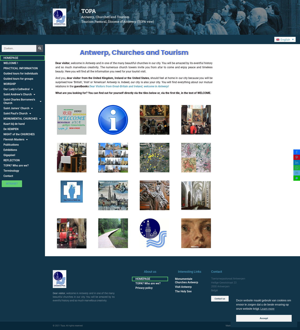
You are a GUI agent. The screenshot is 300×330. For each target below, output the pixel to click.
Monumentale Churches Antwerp (186, 280)
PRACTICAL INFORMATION (20, 68)
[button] (285, 39)
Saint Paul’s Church (15, 113)
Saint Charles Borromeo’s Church (19, 101)
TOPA (88, 11)
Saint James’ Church (16, 108)
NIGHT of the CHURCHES (19, 134)
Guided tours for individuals (20, 73)
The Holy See (183, 291)
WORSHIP (9, 84)
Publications (11, 144)
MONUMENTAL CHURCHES (20, 118)
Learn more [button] (267, 308)
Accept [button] (264, 318)
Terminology (11, 170)
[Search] (39, 48)
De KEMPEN (10, 129)
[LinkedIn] (296, 162)
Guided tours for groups (18, 78)
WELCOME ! (10, 63)
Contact (8, 176)
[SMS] (296, 178)
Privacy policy (144, 288)
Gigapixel (9, 155)
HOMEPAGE (10, 58)
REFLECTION (11, 160)
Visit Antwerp (183, 287)
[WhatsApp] (296, 167)
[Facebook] (296, 152)
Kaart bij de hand (14, 124)
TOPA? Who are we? (16, 165)
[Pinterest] (296, 157)
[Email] (296, 173)
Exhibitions (10, 150)
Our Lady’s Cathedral (16, 89)
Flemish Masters (13, 139)
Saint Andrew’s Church (17, 94)
